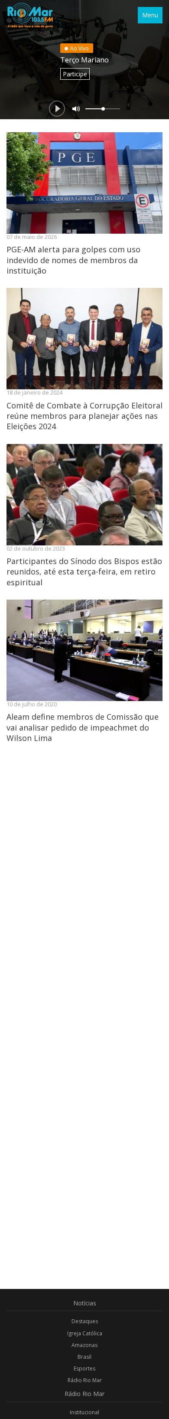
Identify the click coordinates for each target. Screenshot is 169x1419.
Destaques (85, 1321)
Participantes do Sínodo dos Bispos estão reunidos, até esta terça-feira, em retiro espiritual (84, 571)
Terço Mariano (84, 60)
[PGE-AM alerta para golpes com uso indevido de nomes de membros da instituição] (84, 183)
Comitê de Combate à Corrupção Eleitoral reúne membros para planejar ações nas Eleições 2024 (84, 416)
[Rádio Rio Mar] (30, 15)
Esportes (84, 1368)
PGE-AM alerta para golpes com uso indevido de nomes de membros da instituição (73, 260)
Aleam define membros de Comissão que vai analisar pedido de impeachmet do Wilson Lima (82, 727)
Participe (75, 74)
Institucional (84, 1412)
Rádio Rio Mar (85, 1380)
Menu (150, 15)
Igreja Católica (84, 1333)
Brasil (84, 1356)
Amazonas (85, 1345)
